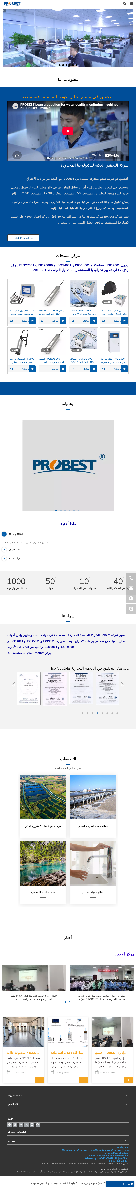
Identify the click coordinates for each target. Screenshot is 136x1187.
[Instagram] (15, 1125)
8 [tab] (117, 713)
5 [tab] (102, 713)
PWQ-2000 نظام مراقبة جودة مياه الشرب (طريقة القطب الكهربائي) (113, 360)
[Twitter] (26, 1125)
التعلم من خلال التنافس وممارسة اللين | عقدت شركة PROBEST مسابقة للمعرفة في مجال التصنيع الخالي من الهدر (102, 997)
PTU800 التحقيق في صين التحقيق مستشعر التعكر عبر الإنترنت (21, 360)
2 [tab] (88, 713)
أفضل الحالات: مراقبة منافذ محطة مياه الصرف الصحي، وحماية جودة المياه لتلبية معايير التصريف (68, 1053)
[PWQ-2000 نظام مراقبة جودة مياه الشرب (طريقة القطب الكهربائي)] (114, 341)
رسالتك (25, 320)
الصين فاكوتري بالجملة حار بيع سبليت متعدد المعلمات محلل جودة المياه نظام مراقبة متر (21, 312)
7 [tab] (112, 713)
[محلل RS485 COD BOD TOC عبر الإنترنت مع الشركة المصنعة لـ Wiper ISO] (52, 293)
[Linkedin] (32, 1125)
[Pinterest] (9, 1125)
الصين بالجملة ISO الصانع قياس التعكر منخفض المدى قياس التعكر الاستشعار (114, 312)
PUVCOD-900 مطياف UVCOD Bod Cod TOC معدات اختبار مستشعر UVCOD (82, 360)
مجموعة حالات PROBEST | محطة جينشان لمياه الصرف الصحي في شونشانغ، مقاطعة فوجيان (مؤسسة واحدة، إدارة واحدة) (23, 1053)
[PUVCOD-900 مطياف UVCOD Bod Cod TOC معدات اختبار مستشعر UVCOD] (83, 339)
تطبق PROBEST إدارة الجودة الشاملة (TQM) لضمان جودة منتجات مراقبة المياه (34, 997)
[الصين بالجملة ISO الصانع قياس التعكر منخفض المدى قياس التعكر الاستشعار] (114, 293)
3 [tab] (93, 713)
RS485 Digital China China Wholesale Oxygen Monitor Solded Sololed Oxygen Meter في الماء (83, 312)
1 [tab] (83, 713)
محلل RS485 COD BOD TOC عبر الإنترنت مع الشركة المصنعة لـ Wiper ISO (51, 312)
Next (122, 685)
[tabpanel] (68, 465)
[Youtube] (21, 1125)
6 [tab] (107, 713)
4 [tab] (98, 713)
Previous (13, 685)
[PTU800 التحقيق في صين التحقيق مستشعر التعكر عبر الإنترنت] (21, 342)
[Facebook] (38, 1125)
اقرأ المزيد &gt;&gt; (23, 238)
